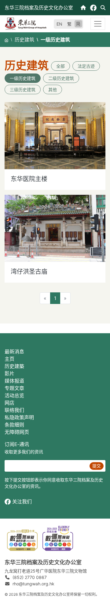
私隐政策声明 (19, 417)
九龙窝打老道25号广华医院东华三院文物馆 (46, 570)
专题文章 (14, 388)
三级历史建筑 (22, 89)
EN (59, 24)
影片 (9, 373)
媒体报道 (14, 381)
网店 (9, 403)
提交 (96, 465)
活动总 (12, 395)
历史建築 (14, 366)
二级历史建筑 (61, 78)
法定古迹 (86, 66)
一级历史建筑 (22, 78)
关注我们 (22, 501)
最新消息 (14, 351)
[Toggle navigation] (97, 24)
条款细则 (14, 425)
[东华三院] (25, 23)
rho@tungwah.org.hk (33, 583)
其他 (52, 89)
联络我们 (14, 410)
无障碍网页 (17, 432)
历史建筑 (24, 40)
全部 (60, 66)
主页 (9, 359)
